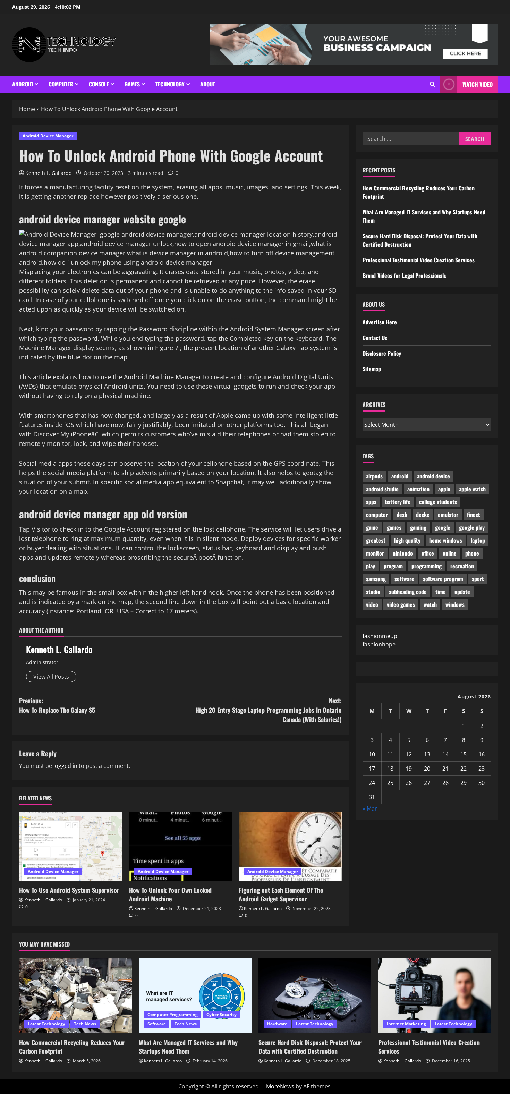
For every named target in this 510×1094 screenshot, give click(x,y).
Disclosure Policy (382, 353)
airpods (374, 476)
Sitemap (372, 369)
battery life (397, 502)
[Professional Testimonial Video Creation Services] (434, 995)
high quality (407, 540)
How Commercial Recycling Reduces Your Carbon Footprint (72, 1046)
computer (377, 514)
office (428, 553)
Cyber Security (221, 1014)
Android (22, 84)
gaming (418, 527)
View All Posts (51, 676)
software (404, 579)
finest (473, 514)
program (393, 566)
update (462, 591)
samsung (376, 579)
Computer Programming (172, 1014)
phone (472, 553)
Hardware (277, 1024)
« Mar (370, 808)
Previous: (57, 705)
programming (426, 566)
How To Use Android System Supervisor (69, 889)
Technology (170, 84)
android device (433, 476)
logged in (65, 766)
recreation (462, 566)
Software (156, 1024)
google (442, 527)
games (394, 527)
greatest (375, 540)
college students (438, 502)
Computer (61, 84)
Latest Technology (46, 1024)
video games (401, 604)
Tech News (85, 1024)
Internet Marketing (406, 1024)
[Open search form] (432, 84)
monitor (375, 553)
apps (371, 502)
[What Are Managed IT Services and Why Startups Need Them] (195, 995)
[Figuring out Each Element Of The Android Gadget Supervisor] (290, 846)
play (370, 566)
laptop (478, 540)
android (399, 476)
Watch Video (477, 84)
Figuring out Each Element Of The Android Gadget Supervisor (281, 894)
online (450, 553)
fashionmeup (380, 636)
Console (99, 84)
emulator (448, 514)
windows (455, 604)
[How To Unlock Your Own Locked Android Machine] (180, 846)
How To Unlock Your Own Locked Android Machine (170, 894)
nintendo (403, 553)
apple (444, 489)
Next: (268, 710)
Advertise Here (380, 322)
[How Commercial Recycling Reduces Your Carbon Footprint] (75, 995)
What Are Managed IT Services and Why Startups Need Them (188, 1046)
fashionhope (379, 644)
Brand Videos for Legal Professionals (405, 275)
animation (418, 489)
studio (373, 591)
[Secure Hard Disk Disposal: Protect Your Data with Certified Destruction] (314, 995)
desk (402, 514)
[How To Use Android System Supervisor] (70, 846)
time (440, 591)
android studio (382, 489)
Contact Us (375, 337)
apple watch (472, 489)
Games (132, 84)
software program (443, 579)
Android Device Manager (48, 136)
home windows (445, 540)
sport (478, 579)
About (207, 84)
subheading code (408, 591)
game (372, 527)
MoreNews (280, 1086)
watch (430, 604)
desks (422, 514)
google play (472, 527)
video (372, 604)
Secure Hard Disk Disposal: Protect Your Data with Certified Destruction (310, 1046)
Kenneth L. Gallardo (48, 173)
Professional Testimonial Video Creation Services (419, 260)
